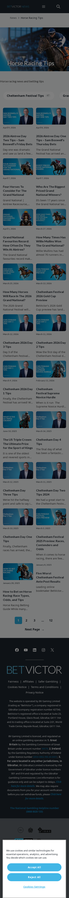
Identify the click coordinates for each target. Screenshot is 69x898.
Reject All (34, 877)
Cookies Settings (34, 887)
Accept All (34, 867)
